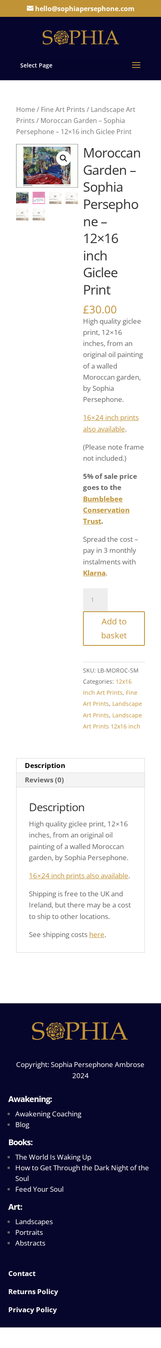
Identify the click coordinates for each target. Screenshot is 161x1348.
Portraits (29, 1232)
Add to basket (114, 628)
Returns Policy (33, 1291)
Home (25, 109)
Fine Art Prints (63, 109)
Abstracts (30, 1243)
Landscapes (34, 1221)
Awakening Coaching (48, 1113)
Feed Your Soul (39, 1189)
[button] (63, 158)
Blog (22, 1124)
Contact (22, 1273)
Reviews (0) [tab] (44, 779)
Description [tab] (45, 765)
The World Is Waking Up (53, 1157)
